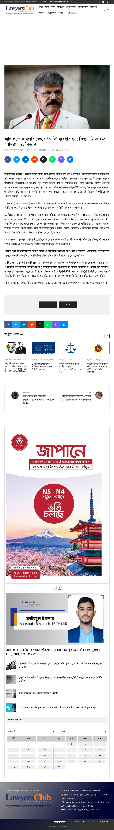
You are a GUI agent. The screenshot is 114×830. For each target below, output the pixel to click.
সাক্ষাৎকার (60, 7)
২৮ (59, 767)
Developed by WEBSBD (57, 827)
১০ (100, 750)
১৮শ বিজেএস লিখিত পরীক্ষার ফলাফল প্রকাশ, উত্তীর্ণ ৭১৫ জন (42, 367)
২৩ (85, 761)
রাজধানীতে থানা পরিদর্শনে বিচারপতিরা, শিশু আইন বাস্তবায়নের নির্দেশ (38, 398)
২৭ (45, 767)
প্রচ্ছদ (41, 7)
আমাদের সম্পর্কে (59, 822)
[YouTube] (103, 2)
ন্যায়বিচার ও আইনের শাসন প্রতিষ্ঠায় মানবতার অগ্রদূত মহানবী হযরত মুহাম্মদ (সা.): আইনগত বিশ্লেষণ (53, 652)
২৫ (13, 767)
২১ (59, 761)
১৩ (45, 756)
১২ (28, 756)
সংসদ (53, 7)
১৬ (85, 756)
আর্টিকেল (93, 7)
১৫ (71, 756)
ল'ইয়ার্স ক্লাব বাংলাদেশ (16, 150)
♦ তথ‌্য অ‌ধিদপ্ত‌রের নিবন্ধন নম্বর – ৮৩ (60, 2)
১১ (13, 756)
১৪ (59, 756)
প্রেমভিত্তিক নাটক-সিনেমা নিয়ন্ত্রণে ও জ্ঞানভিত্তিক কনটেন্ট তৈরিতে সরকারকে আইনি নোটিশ (60, 679)
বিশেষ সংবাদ (52, 13)
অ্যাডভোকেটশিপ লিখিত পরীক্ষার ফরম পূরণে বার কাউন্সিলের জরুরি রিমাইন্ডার (97, 368)
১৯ (28, 761)
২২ (71, 761)
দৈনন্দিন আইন (71, 7)
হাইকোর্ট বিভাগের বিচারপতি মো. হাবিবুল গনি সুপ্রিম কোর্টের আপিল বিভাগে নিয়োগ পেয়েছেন (60, 665)
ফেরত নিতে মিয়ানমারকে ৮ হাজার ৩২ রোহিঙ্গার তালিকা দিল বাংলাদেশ (75, 396)
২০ (45, 761)
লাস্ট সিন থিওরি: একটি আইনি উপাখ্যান (38, 693)
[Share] (7, 159)
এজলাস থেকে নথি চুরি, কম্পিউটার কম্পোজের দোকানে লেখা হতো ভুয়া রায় (57, 707)
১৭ (100, 756)
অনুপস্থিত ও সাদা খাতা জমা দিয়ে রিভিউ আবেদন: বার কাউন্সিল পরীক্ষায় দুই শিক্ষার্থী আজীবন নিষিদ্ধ (15, 368)
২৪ (100, 761)
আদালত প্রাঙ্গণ (83, 7)
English (72, 13)
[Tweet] (16, 159)
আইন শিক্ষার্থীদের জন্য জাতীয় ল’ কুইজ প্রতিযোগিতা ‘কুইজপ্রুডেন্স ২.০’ (70, 368)
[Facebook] (99, 2)
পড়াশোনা (42, 13)
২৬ (28, 767)
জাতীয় (47, 7)
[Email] (43, 159)
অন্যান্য (60, 13)
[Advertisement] (57, 38)
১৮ (13, 761)
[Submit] (34, 159)
